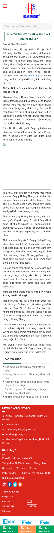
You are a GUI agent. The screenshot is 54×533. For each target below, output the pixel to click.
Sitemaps (7, 511)
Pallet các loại (9, 473)
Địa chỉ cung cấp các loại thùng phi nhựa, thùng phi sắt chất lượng (26, 391)
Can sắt (33, 468)
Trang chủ (9, 26)
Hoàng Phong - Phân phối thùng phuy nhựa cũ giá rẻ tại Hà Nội (27, 383)
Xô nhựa (20, 468)
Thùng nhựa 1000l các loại (16, 463)
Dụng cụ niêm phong (13, 478)
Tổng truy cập (8, 506)
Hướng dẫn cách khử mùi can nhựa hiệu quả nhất (27, 376)
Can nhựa (7, 468)
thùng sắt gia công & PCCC (36, 473)
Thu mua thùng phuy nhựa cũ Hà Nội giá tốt (27, 396)
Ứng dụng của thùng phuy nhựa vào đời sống (25, 368)
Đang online (7, 496)
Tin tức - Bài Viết (28, 26)
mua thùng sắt (35, 75)
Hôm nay (6, 501)
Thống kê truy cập (10, 492)
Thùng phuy (40, 463)
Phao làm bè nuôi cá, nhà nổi (17, 458)
